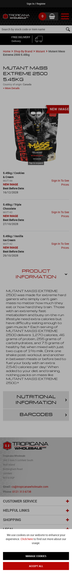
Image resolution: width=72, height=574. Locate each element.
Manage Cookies (36, 556)
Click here (27, 539)
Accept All (36, 566)
